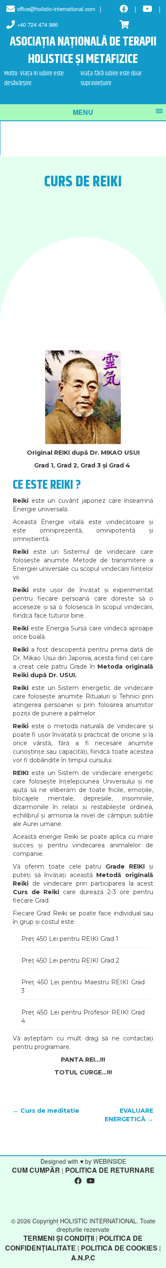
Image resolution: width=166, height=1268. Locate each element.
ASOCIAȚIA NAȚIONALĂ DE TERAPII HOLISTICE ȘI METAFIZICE (83, 51)
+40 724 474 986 (37, 24)
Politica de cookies (119, 1248)
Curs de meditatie (46, 1110)
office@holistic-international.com (56, 9)
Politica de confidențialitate (74, 1243)
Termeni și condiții (58, 1238)
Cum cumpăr (36, 1170)
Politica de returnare (110, 1170)
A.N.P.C (83, 1257)
